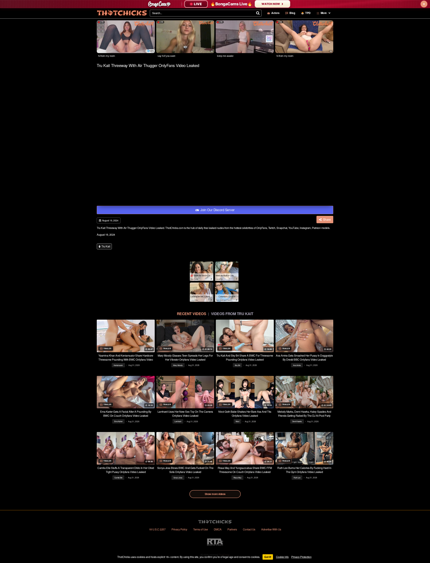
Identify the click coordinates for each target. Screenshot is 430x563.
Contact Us (249, 529)
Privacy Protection (301, 557)
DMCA (218, 529)
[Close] (424, 4)
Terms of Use (200, 529)
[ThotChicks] (122, 13)
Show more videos (215, 494)
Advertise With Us (271, 529)
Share (326, 219)
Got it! (267, 557)
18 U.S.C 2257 (157, 529)
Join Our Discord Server (217, 209)
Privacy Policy (179, 529)
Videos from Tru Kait (232, 313)
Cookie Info (282, 557)
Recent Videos (191, 313)
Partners (232, 529)
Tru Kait (105, 246)
